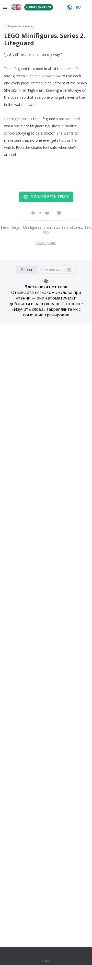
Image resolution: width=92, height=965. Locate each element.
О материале (46, 243)
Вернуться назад (21, 26)
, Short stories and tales (61, 227)
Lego (16, 227)
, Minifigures (31, 227)
